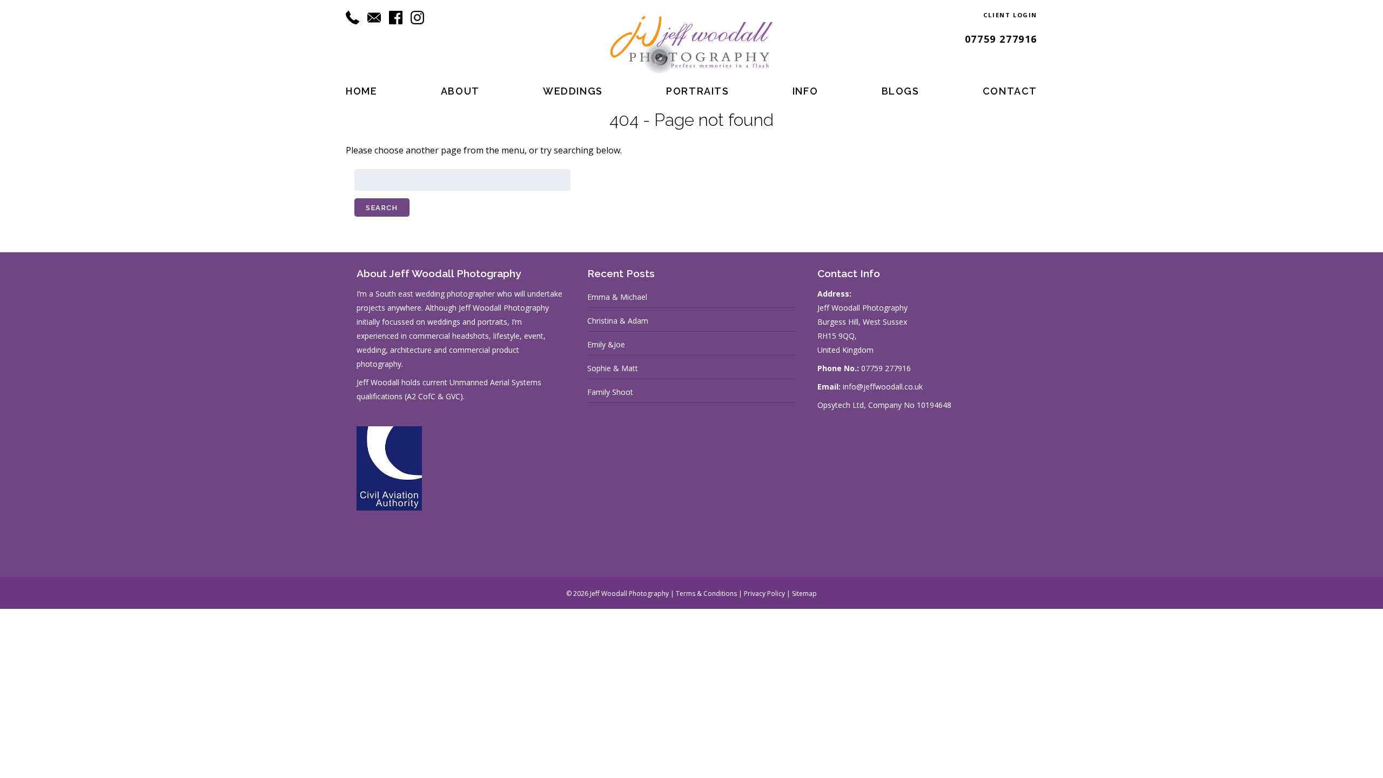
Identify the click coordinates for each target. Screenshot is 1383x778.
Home (361, 91)
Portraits (697, 91)
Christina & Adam (617, 321)
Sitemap (804, 593)
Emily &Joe (606, 344)
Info (805, 91)
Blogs (900, 91)
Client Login (1010, 15)
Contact (1010, 91)
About (460, 91)
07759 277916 (1001, 38)
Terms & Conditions (706, 593)
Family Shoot (610, 392)
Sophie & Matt (612, 368)
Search (382, 208)
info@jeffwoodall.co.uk (883, 386)
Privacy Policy (764, 593)
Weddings (573, 91)
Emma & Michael (617, 297)
